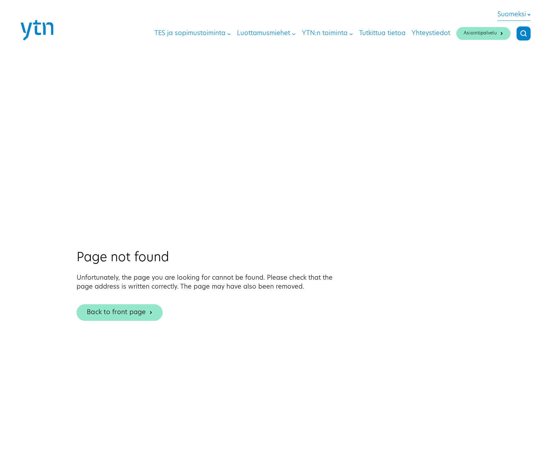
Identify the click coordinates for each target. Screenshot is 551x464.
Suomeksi (511, 14)
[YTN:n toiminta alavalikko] (351, 33)
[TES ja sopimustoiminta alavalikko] (229, 33)
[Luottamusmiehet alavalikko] (294, 33)
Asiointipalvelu (480, 33)
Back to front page (116, 312)
